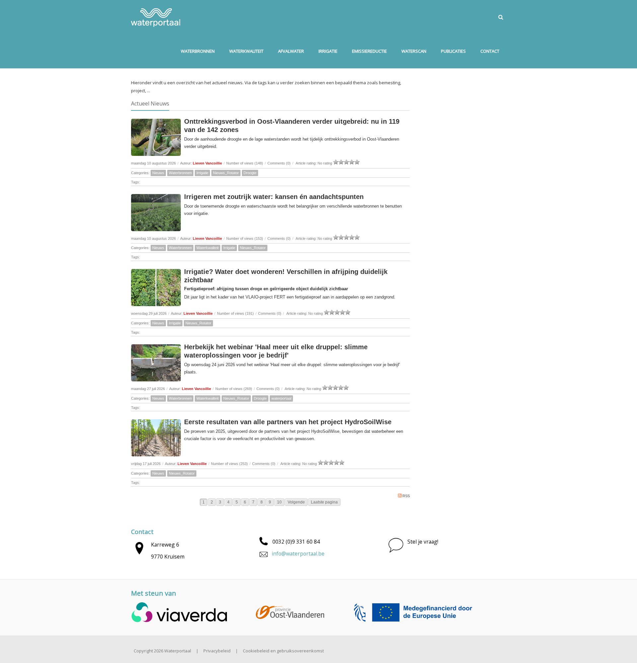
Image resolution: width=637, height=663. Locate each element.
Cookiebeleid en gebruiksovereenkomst (283, 651)
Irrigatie (202, 173)
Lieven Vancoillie (207, 163)
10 (279, 502)
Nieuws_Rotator (226, 173)
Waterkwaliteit (207, 248)
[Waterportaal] (155, 17)
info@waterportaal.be (298, 553)
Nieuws (158, 173)
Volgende (296, 502)
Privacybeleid (217, 651)
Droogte (250, 173)
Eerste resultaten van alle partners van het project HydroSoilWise (287, 422)
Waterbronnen (180, 173)
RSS (406, 496)
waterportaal (281, 398)
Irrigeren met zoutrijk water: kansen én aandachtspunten (274, 196)
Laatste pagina (324, 502)
